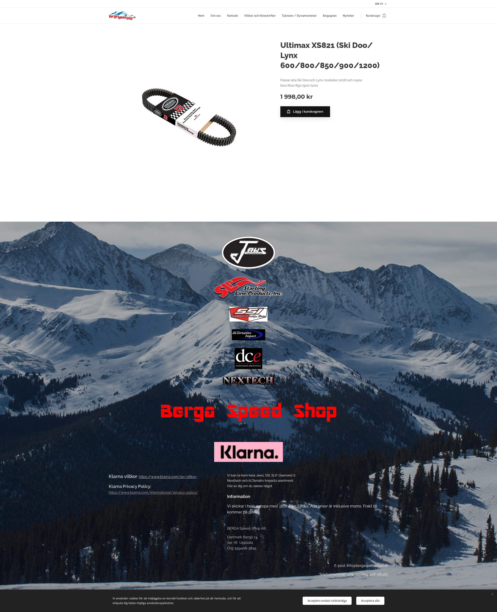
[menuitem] (202, 16)
